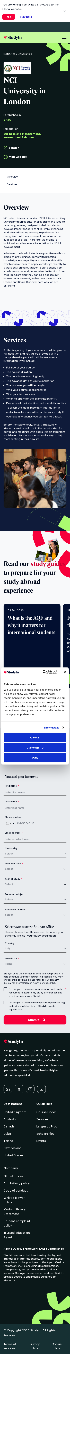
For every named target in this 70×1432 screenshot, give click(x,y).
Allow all (35, 737)
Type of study (14, 863)
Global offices (13, 1176)
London (14, 148)
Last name (12, 801)
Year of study (13, 878)
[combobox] (10, 823)
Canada (9, 1126)
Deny (35, 757)
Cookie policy (57, 1346)
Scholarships (45, 1134)
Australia (10, 1119)
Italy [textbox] (8, 948)
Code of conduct (16, 1190)
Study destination (16, 909)
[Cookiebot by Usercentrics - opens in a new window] (43, 672)
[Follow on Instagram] (41, 1089)
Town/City (12, 958)
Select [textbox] (9, 853)
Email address (14, 832)
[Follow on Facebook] (19, 1089)
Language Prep (46, 1126)
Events (41, 1141)
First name (12, 785)
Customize (33, 747)
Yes (8, 16)
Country (10, 943)
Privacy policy (35, 1346)
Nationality (12, 848)
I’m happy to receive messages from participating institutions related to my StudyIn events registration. (37, 1006)
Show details (51, 727)
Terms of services (10, 1346)
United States (13, 1155)
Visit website (18, 157)
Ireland (8, 1141)
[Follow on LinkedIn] (8, 1089)
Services (42, 1119)
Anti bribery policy (17, 1183)
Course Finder (46, 1112)
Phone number (14, 817)
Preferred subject (16, 894)
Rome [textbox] (8, 964)
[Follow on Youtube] (30, 1089)
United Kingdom (15, 1112)
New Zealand (13, 1148)
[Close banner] (65, 672)
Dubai (8, 1134)
